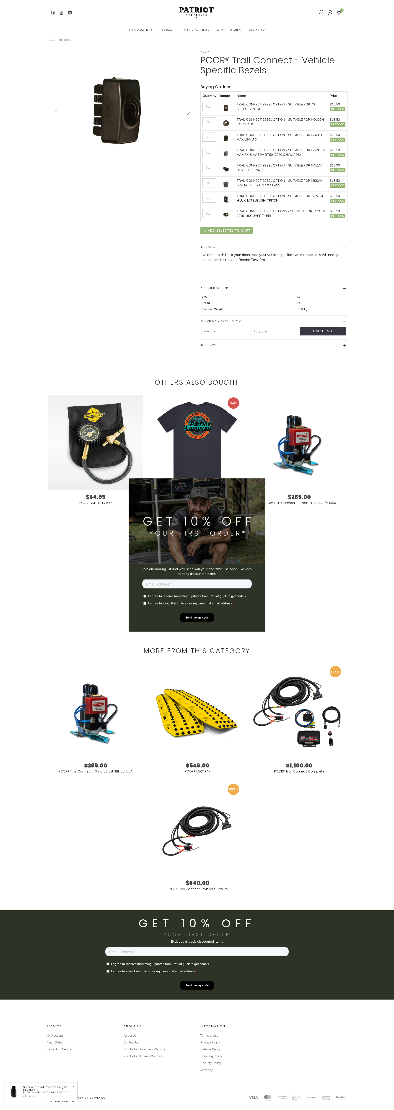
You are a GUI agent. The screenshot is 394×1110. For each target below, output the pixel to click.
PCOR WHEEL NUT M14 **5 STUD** (46, 1092)
